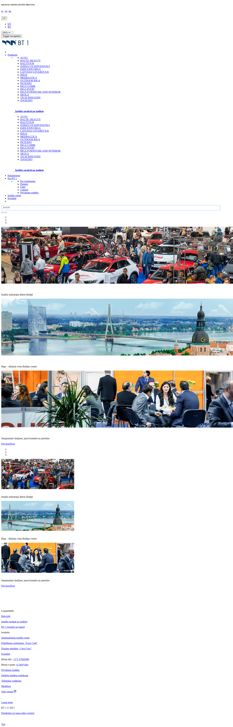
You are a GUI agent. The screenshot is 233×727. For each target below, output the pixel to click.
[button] (5, 443)
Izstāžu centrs (14, 195)
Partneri (24, 184)
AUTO (24, 116)
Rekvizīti (5, 616)
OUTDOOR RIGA (30, 139)
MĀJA (23, 133)
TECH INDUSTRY (30, 156)
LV (2, 11)
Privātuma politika (29, 192)
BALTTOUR (27, 122)
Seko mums (7, 691)
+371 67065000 (21, 659)
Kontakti (12, 198)
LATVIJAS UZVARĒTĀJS (34, 131)
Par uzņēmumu (27, 181)
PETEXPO (26, 142)
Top (3, 724)
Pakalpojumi (14, 175)
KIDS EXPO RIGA (30, 128)
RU (10, 11)
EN (6, 11)
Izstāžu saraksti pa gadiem (14, 621)
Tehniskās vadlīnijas (11, 680)
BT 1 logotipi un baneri (13, 627)
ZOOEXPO (26, 159)
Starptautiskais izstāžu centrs (15, 637)
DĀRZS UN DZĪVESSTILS (35, 125)
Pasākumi (12, 55)
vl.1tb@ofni (22, 664)
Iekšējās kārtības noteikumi (14, 675)
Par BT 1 (12, 178)
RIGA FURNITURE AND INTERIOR (40, 150)
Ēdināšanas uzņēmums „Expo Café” (19, 643)
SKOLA (24, 153)
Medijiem (6, 686)
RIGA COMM (27, 145)
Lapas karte (7, 702)
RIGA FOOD (27, 148)
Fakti (22, 187)
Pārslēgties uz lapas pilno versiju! (17, 713)
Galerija (24, 189)
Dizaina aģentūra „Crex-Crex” (16, 648)
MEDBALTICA (28, 136)
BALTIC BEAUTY (30, 119)
